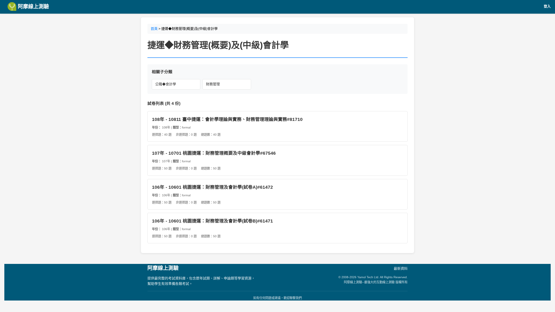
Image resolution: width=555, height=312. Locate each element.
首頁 (154, 29)
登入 (547, 6)
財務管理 (213, 84)
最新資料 (401, 268)
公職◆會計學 (165, 84)
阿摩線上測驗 (32, 6)
